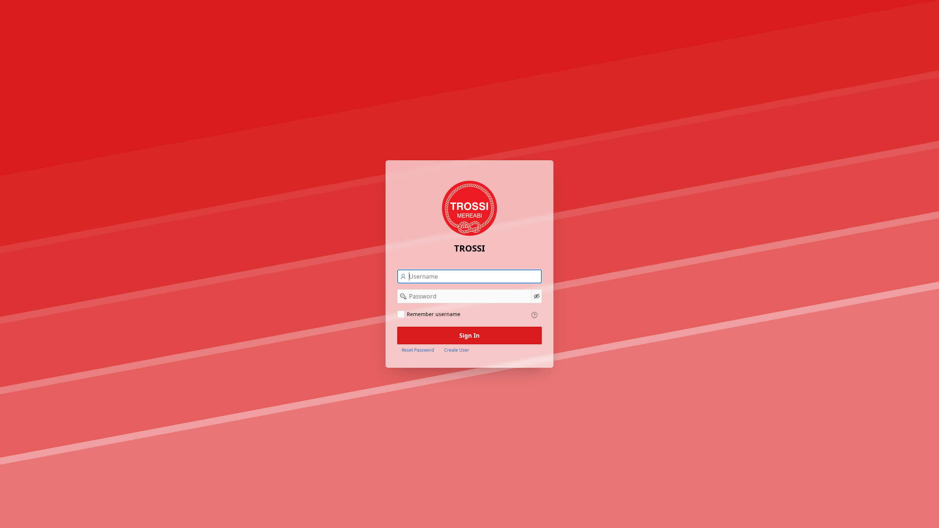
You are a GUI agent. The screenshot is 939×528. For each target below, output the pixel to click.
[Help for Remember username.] (534, 315)
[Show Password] (536, 296)
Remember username (433, 314)
